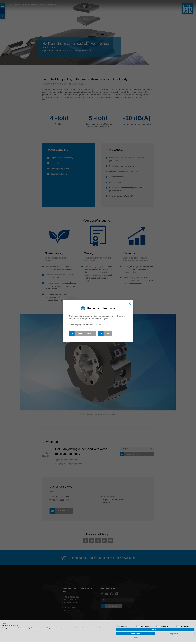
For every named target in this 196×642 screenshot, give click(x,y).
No (108, 333)
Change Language (85, 333)
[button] (5, 623)
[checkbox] (118, 626)
